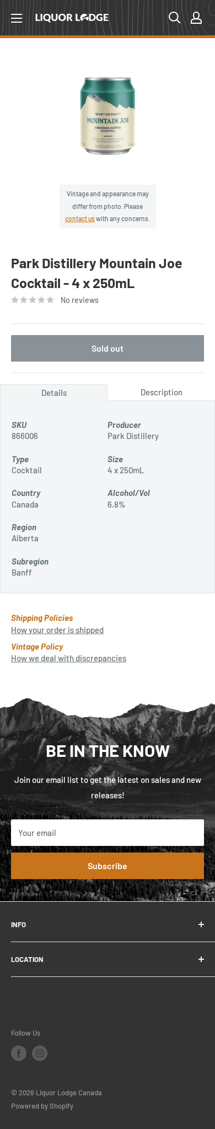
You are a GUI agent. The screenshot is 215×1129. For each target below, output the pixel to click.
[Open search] (175, 18)
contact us (80, 218)
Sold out (107, 348)
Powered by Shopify (42, 1105)
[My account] (196, 18)
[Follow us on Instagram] (39, 1053)
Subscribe (107, 865)
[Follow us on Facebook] (18, 1053)
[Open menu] (16, 18)
